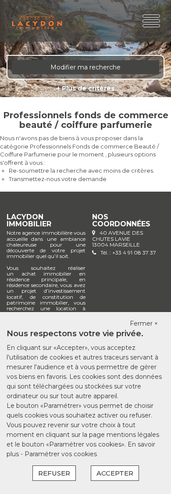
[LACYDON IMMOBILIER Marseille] (37, 20)
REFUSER (54, 473)
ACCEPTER (114, 473)
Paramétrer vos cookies (61, 454)
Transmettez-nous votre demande (58, 178)
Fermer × (144, 323)
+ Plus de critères (85, 88)
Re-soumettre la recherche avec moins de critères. (81, 170)
